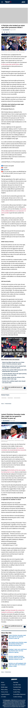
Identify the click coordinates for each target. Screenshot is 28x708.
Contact (3, 684)
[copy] (9, 32)
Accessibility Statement (19, 694)
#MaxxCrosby (5, 539)
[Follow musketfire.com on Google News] (25, 388)
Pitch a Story (4, 689)
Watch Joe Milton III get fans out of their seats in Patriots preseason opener (13, 363)
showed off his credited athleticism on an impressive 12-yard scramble (13, 210)
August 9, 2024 (21, 173)
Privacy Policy (16, 689)
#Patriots (3, 541)
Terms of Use (4, 692)
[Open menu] (2, 2)
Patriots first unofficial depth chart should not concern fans (13, 382)
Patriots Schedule (17, 397)
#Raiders (21, 539)
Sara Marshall (6, 29)
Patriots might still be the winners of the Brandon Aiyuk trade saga (13, 378)
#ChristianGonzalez (11, 541)
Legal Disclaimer (5, 694)
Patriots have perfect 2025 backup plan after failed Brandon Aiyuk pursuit (14, 370)
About (2, 682)
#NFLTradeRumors (14, 539)
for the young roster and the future (10, 64)
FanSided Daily (17, 687)
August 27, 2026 (13, 545)
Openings (15, 682)
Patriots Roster (10, 397)
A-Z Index (3, 696)
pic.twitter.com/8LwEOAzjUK (8, 543)
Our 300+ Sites (17, 684)
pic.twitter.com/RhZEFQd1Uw (18, 171)
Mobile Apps (4, 687)
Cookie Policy (16, 692)
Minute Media (7, 700)
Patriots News (4, 397)
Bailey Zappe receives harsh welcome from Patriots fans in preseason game (14, 367)
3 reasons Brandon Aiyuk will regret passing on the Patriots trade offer (14, 374)
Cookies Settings (17, 696)
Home (2, 403)
